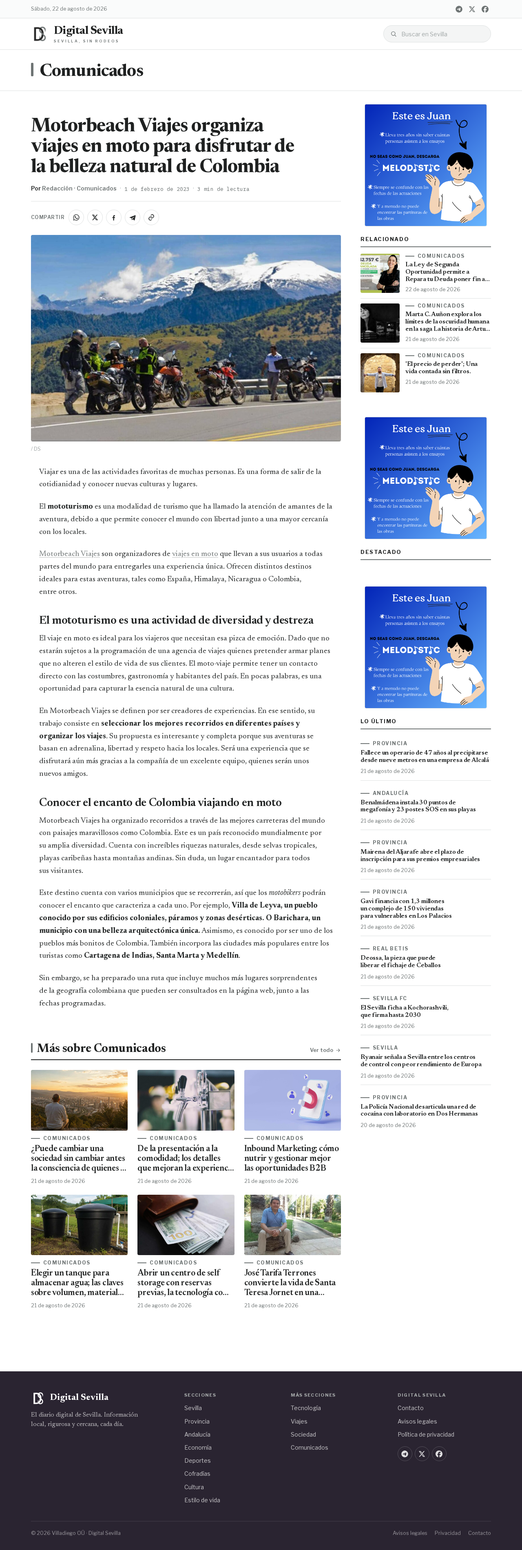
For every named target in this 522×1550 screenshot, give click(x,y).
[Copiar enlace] (151, 217)
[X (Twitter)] (472, 9)
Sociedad (303, 1434)
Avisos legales (417, 1421)
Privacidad (448, 1533)
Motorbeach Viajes (69, 554)
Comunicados (91, 71)
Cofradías (197, 1473)
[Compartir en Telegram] (132, 217)
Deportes (197, 1460)
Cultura (194, 1487)
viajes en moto (195, 554)
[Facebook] (485, 9)
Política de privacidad (426, 1434)
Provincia (197, 1421)
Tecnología (306, 1407)
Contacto (411, 1407)
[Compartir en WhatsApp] (76, 217)
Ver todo (321, 1050)
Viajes (299, 1421)
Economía (198, 1447)
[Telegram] (459, 9)
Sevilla (193, 1407)
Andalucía (197, 1434)
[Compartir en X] (95, 217)
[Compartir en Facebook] (114, 217)
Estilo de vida (202, 1500)
